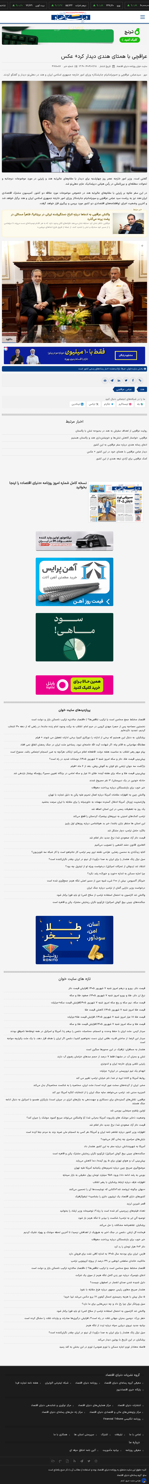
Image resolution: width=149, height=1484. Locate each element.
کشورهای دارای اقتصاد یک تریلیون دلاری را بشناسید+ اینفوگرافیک (110, 1197)
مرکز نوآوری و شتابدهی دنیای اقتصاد (51, 1405)
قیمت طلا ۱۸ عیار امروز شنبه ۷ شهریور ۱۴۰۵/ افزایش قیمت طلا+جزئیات (106, 1017)
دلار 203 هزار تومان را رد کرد (129, 1247)
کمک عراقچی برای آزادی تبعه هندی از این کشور (121, 459)
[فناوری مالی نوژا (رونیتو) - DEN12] (74, 940)
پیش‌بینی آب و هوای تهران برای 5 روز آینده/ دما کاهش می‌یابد (110, 1161)
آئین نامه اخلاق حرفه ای (82, 1450)
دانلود (9, 339)
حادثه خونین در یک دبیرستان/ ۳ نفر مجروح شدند (117, 781)
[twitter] (126, 381)
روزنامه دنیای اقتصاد (86, 1383)
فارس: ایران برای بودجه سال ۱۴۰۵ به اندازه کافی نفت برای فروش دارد (107, 1254)
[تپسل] (6, 349)
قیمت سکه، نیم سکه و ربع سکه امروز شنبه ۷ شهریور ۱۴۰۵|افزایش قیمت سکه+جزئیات (98, 1003)
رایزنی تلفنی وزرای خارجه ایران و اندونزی (123, 1064)
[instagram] (96, 1461)
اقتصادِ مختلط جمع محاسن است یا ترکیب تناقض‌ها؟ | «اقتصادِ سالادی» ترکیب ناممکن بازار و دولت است (88, 720)
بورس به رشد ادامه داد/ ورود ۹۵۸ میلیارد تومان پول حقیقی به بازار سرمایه (104, 1175)
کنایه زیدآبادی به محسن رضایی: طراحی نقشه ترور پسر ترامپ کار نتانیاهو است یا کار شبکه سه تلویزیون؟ (88, 852)
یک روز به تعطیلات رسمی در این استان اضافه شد (118, 809)
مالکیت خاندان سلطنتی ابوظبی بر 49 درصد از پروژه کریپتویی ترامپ (108, 1261)
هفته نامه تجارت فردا (26, 1383)
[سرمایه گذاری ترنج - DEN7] (74, 36)
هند (142, 389)
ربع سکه (130, 5)
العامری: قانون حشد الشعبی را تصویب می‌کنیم (120, 845)
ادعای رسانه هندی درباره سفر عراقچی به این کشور (120, 445)
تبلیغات (118, 1435)
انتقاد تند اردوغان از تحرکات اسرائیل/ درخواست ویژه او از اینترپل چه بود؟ (105, 866)
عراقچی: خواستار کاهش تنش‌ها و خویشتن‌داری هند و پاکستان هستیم (109, 438)
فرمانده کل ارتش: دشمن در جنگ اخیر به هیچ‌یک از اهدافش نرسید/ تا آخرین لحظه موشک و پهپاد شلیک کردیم (84, 1232)
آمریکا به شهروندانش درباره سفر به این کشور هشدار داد (114, 1146)
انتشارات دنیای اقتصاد (129, 1405)
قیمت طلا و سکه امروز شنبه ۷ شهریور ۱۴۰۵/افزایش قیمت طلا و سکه (107, 1024)
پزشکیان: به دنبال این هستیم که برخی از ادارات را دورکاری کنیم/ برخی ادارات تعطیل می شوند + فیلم (90, 738)
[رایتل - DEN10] (74, 685)
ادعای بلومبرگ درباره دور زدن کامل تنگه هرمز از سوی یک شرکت (110, 1275)
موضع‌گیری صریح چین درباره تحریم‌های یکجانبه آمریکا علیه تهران (109, 1168)
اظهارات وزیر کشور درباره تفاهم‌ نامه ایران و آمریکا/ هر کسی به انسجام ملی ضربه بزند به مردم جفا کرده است (85, 1132)
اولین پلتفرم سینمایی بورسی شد (127, 1111)
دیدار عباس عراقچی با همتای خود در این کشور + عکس (117, 452)
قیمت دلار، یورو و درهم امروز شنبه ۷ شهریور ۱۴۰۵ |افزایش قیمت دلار (106, 988)
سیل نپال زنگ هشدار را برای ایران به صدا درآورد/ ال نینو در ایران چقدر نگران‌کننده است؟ (97, 859)
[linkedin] (119, 381)
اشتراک (104, 1435)
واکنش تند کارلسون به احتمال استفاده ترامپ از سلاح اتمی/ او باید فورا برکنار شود (101, 895)
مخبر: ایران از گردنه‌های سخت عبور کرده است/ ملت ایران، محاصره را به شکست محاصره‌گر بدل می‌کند (89, 1085)
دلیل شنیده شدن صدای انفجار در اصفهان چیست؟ (117, 1282)
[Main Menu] (142, 17)
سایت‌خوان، (131, 369)
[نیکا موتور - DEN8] (74, 541)
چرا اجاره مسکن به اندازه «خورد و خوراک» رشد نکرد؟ (116, 874)
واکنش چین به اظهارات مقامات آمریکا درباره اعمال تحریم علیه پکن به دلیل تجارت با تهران (96, 795)
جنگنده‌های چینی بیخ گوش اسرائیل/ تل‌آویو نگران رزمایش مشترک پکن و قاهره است (99, 902)
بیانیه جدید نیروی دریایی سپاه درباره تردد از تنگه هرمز (115, 1325)
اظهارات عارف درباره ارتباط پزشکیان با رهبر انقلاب (119, 1182)
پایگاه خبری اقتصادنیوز (128, 1390)
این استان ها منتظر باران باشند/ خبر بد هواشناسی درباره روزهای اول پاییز (105, 823)
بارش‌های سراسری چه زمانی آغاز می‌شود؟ (123, 1139)
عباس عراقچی (124, 389)
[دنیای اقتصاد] (70, 17)
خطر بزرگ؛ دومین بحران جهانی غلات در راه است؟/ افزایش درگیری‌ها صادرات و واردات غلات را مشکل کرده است (84, 1318)
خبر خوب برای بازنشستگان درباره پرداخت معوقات (118, 788)
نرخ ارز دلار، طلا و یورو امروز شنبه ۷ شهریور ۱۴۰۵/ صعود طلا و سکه (107, 996)
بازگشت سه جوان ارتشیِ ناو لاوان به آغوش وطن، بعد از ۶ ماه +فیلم (108, 766)
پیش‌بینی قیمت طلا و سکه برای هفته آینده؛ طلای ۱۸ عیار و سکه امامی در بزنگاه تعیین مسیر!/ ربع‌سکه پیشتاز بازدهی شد (79, 773)
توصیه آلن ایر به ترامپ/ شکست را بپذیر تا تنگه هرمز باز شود (111, 1218)
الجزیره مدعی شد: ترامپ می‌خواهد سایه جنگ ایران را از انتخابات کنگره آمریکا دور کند (98, 1092)
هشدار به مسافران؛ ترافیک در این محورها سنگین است (115, 1050)
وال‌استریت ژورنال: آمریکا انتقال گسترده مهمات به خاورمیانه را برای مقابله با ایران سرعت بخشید (93, 802)
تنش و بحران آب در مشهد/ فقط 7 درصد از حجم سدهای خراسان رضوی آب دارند (101, 1057)
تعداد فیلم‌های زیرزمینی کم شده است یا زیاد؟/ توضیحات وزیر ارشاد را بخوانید (102, 1211)
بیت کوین (12, 5)
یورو (91, 5)
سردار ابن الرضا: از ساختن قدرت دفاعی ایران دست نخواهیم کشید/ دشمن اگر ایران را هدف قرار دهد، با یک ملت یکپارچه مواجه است (76, 1040)
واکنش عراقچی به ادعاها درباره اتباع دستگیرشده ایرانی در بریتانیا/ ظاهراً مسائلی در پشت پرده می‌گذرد (60, 216)
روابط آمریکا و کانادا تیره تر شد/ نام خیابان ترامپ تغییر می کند (110, 1078)
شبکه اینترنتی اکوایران (56, 1383)
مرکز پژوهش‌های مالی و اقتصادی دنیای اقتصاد (115, 1412)
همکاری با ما (60, 1435)
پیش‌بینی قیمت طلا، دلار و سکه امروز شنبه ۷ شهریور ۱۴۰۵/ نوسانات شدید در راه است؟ (97, 759)
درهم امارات (53, 5)
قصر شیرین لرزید (136, 1204)
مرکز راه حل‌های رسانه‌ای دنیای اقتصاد (62, 1412)
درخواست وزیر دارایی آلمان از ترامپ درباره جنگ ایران (116, 888)
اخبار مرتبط (74, 422)
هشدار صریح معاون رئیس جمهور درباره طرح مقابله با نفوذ (112, 1290)
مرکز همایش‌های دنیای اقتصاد (94, 1405)
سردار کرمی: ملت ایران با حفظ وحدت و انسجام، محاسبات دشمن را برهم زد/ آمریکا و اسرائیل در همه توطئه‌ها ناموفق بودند (77, 1031)
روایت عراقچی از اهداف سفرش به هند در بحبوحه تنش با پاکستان (111, 431)
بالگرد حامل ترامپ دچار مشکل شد (126, 831)
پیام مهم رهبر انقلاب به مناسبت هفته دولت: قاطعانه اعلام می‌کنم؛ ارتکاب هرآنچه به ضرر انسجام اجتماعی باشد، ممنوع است (77, 752)
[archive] (53, 1461)
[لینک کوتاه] (140, 381)
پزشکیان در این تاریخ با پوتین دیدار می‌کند (121, 1340)
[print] (105, 381)
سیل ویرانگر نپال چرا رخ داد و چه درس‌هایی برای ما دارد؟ (113, 1304)
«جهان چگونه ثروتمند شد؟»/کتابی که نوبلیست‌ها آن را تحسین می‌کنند (107, 1189)
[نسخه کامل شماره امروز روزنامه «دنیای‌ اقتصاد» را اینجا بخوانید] (115, 501)
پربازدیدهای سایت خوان (74, 710)
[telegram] (112, 381)
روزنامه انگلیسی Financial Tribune (122, 1419)
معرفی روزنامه (133, 1450)
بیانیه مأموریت (111, 1450)
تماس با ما (135, 1435)
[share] (67, 1461)
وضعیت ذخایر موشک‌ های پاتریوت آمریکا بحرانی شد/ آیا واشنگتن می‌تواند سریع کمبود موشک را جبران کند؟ (86, 1118)
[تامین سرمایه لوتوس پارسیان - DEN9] (74, 637)
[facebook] (133, 381)
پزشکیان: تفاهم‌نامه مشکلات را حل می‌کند (122, 1225)
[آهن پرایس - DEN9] (74, 582)
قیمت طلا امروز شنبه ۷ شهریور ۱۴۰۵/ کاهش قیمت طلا (115, 1010)
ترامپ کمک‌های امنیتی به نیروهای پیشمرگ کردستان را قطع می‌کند (109, 816)
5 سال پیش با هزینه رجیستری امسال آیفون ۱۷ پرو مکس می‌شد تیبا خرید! (104, 1297)
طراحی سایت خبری (133, 1480)
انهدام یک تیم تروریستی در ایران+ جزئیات (122, 1071)
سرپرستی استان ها (84, 1435)
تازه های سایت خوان (75, 979)
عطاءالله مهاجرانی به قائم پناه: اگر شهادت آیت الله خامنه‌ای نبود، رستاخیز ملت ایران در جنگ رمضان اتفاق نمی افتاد (82, 745)
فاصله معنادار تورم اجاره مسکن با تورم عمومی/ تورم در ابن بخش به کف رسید (102, 1347)
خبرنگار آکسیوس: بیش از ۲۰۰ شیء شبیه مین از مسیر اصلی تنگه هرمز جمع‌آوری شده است (96, 881)
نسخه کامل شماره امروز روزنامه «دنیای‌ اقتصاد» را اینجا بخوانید (48, 485)
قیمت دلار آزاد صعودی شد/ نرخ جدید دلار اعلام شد (117, 838)
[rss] (75, 1461)
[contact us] (60, 1461)
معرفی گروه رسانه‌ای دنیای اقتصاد (122, 1383)
